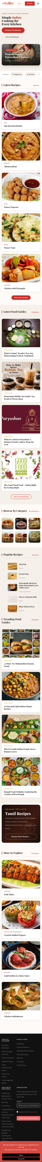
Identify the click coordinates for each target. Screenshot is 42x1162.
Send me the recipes (28, 1118)
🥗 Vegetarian (17, 74)
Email (19, 1101)
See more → (36, 555)
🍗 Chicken (30, 74)
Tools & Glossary (22, 1054)
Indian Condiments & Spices (7, 1067)
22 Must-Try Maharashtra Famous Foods (7, 1096)
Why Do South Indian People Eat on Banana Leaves (8, 1124)
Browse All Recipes (13, 30)
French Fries (6, 1106)
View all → (36, 85)
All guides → (36, 312)
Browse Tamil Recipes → (21, 837)
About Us (20, 1058)
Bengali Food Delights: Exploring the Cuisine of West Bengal (7, 1135)
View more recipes (21, 297)
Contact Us (20, 1061)
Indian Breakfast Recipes (25, 1051)
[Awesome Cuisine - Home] (8, 3)
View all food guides (21, 497)
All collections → (34, 511)
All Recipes (20, 1044)
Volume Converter (8, 1058)
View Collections (12, 37)
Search (30, 3)
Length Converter (7, 1061)
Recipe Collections (23, 1047)
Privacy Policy (21, 1065)
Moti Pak (5, 1102)
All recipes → (35, 853)
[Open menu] (38, 3)
